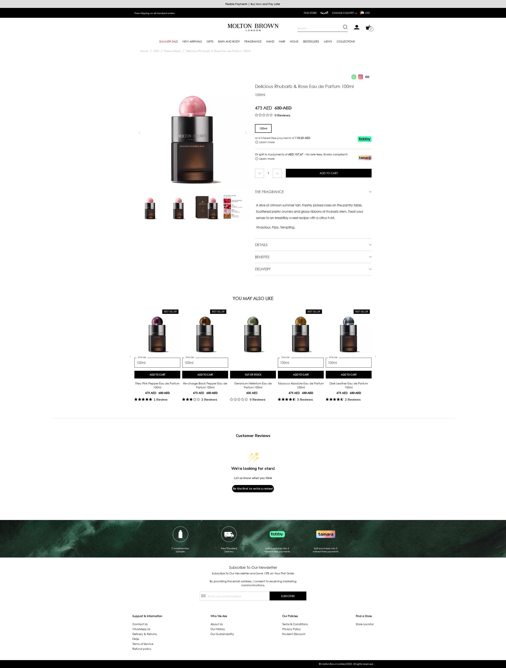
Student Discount (293, 634)
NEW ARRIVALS (192, 41)
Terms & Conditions (295, 624)
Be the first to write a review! (253, 489)
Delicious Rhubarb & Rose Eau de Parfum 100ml (218, 51)
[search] (322, 28)
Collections (346, 41)
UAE (367, 12)
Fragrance (253, 41)
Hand (270, 41)
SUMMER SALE (168, 41)
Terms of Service (142, 643)
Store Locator (365, 624)
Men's (328, 41)
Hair (282, 41)
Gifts (210, 41)
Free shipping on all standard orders (154, 13)
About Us (217, 624)
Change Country (343, 12)
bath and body (229, 41)
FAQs (135, 639)
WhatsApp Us (141, 629)
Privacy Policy (291, 629)
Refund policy (141, 648)
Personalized (172, 51)
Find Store (310, 12)
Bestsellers (311, 41)
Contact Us (139, 624)
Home (294, 41)
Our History (218, 629)
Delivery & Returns (144, 634)
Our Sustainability (222, 634)
